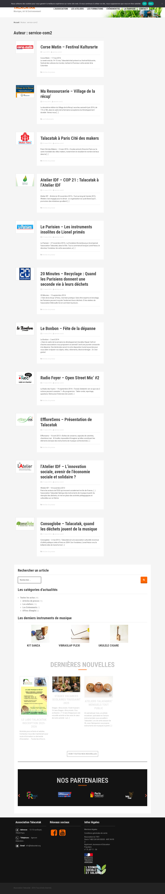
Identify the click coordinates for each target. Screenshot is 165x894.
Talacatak (24, 7)
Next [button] (146, 795)
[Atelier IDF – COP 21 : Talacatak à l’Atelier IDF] (25, 180)
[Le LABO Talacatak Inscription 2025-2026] (34, 696)
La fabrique (130, 8)
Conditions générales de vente (95, 833)
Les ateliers (27, 604)
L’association (61, 8)
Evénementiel (113, 8)
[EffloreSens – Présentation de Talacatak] (25, 420)
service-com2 (57, 52)
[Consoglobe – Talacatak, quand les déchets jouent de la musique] (25, 524)
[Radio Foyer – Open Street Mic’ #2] (25, 378)
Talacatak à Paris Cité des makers (69, 138)
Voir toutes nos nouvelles (82, 754)
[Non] (162, 3)
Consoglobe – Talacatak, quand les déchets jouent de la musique (68, 526)
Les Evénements (48, 119)
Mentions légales (90, 829)
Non (151, 4)
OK (144, 4)
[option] (34, 795)
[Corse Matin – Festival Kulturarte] (25, 47)
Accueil (16, 22)
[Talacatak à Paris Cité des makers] (25, 138)
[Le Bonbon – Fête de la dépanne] (25, 328)
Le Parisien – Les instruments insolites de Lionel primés (66, 229)
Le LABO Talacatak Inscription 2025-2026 (34, 723)
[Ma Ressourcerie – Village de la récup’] (25, 91)
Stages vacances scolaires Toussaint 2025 (66, 699)
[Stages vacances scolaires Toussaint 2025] (66, 684)
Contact (143, 8)
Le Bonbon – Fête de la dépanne (68, 328)
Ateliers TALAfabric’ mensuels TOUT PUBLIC (99, 705)
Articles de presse (48, 72)
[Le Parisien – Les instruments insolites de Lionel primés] (25, 227)
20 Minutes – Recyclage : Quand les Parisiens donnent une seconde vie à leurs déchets (68, 279)
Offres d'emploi (29, 610)
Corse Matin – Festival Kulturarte (69, 47)
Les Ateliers (77, 8)
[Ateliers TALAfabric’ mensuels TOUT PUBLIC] (98, 687)
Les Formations (95, 8)
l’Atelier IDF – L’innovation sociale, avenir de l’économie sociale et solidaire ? (65, 471)
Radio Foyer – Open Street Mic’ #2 (69, 377)
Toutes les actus (27, 597)
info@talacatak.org (33, 846)
